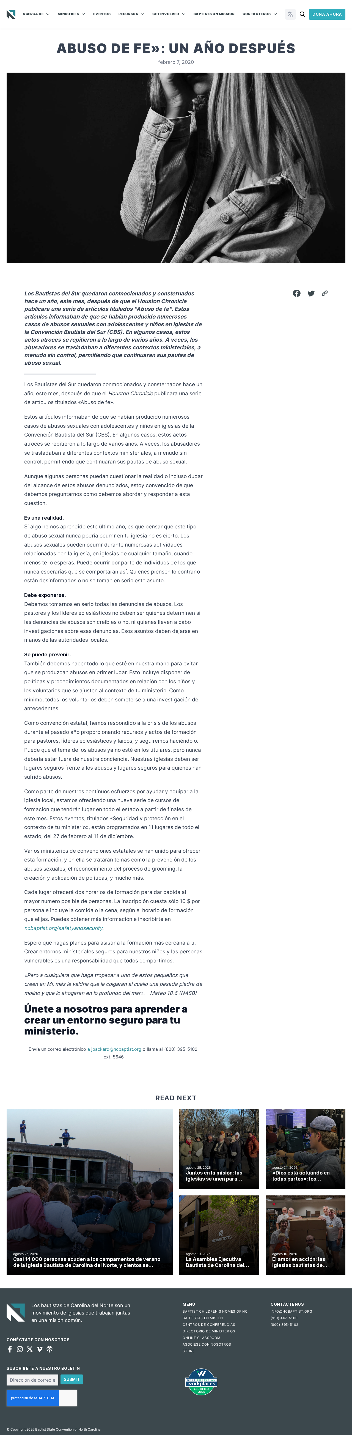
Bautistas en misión (203, 1318)
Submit (72, 1379)
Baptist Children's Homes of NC (215, 1311)
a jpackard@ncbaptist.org (114, 1049)
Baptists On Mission (214, 14)
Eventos (102, 14)
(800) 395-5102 (284, 1324)
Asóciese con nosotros (207, 1344)
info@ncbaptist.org (291, 1311)
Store (189, 1351)
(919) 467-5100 (284, 1318)
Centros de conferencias (209, 1324)
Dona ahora (327, 14)
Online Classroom (202, 1338)
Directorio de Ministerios (209, 1331)
